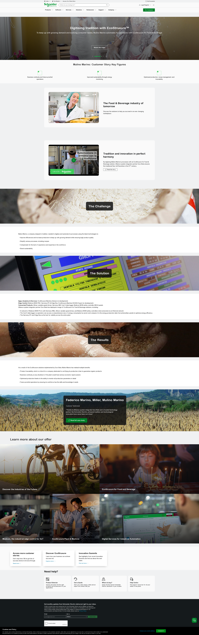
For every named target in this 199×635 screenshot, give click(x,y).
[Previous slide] (92, 56)
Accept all (161, 630)
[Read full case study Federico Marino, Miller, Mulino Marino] (76, 420)
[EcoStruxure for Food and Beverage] (149, 469)
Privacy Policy (82, 611)
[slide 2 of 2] (101, 56)
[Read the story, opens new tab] (110, 169)
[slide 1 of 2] (97, 56)
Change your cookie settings (147, 630)
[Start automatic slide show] (106, 56)
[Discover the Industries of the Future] (50, 469)
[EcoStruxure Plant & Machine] (75, 518)
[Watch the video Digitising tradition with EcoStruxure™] (99, 47)
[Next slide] (104, 56)
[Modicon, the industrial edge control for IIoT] (25, 518)
